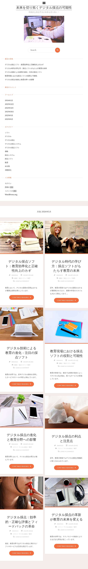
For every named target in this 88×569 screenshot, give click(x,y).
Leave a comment (22, 281)
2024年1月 (9, 100)
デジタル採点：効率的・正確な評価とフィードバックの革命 (21, 521)
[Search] (57, 50)
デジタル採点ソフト (12, 148)
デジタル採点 (10, 140)
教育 (6, 162)
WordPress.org (11, 195)
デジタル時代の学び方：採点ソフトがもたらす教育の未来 (26, 68)
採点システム (10, 155)
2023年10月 (9, 112)
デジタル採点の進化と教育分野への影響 (19, 80)
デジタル (8, 136)
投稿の (9, 187)
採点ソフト (9, 159)
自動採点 (8, 170)
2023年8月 (9, 119)
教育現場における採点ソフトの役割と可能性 (21, 76)
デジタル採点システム (13, 144)
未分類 (7, 166)
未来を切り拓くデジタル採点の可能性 (44, 8)
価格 (6, 151)
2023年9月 (9, 115)
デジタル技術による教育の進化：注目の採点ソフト (23, 72)
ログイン (8, 183)
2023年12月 (9, 104)
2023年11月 (9, 108)
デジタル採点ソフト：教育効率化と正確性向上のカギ (24, 65)
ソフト (7, 133)
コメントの (10, 191)
